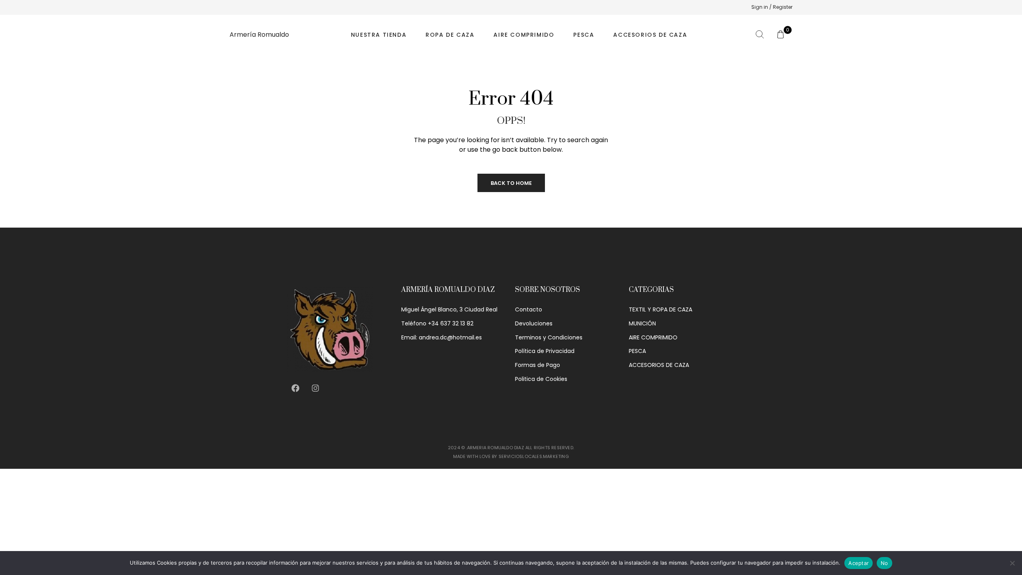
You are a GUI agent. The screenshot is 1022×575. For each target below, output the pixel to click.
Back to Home (511, 183)
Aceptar (858, 563)
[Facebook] (295, 388)
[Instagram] (315, 388)
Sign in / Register (771, 7)
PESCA (583, 35)
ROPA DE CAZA (450, 35)
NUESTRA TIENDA (378, 35)
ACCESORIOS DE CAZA (650, 35)
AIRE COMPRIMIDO (523, 35)
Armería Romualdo (259, 34)
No (884, 563)
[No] (1012, 563)
